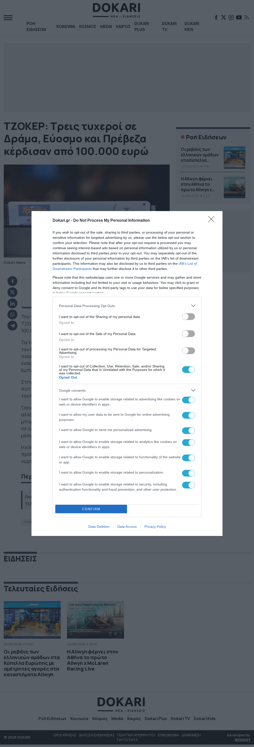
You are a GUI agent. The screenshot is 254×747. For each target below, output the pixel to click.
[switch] (188, 316)
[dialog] (127, 373)
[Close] (213, 220)
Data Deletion (99, 527)
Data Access (127, 527)
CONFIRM (91, 509)
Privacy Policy (155, 527)
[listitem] (127, 305)
